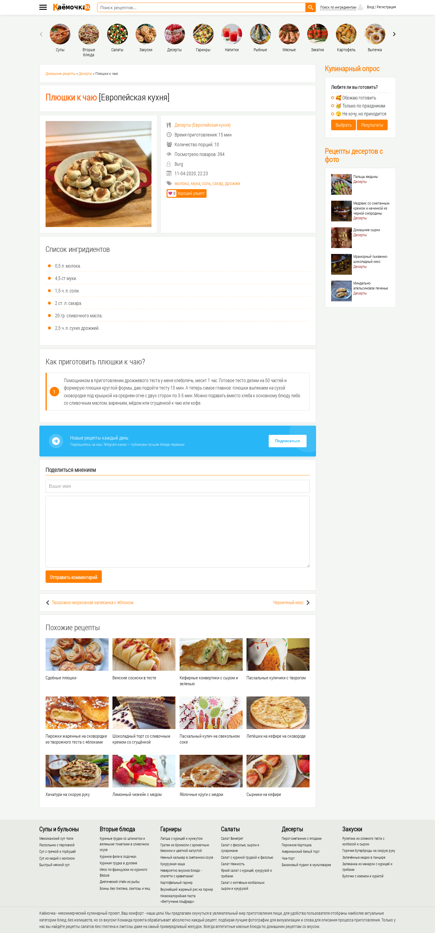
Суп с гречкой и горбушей (57, 851)
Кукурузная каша (172, 863)
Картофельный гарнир (176, 882)
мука (195, 183)
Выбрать (344, 125)
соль (206, 183)
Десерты (85, 73)
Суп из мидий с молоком (57, 858)
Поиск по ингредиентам (338, 7)
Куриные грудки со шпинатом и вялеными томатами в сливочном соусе (124, 844)
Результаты (372, 125)
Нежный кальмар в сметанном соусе (186, 857)
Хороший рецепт (189, 193)
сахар (217, 183)
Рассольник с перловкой (57, 844)
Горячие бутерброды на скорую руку (368, 850)
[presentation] (42, 34)
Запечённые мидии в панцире (363, 857)
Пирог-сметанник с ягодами (302, 838)
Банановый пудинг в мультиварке (306, 864)
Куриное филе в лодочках (118, 856)
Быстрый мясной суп (54, 864)
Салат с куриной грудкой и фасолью (247, 857)
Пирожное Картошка (297, 844)
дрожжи (232, 183)
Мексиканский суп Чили (56, 838)
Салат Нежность (232, 863)
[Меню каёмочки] (43, 8)
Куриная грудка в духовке (118, 862)
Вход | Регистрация (381, 6)
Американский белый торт (301, 851)
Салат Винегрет (232, 838)
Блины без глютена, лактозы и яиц (125, 888)
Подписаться (287, 441)
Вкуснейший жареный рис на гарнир (186, 889)
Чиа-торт (288, 858)
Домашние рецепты (60, 73)
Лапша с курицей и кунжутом (181, 838)
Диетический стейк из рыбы (120, 881)
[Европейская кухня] (108, 97)
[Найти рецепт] (311, 7)
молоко (182, 183)
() (203, 125)
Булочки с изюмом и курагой (363, 876)
